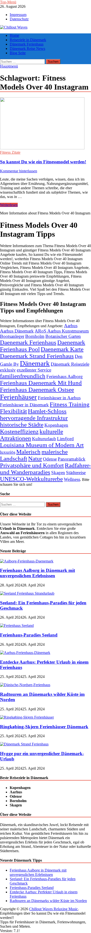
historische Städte (21, 424)
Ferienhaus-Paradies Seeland (29, 634)
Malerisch (28, 451)
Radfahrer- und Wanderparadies (45, 468)
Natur (35, 458)
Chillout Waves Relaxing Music (53, 909)
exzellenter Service (34, 369)
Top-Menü (8, 2)
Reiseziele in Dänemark (28, 40)
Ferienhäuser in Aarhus (59, 397)
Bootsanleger (12, 336)
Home (14, 35)
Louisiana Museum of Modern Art (42, 445)
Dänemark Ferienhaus (26, 44)
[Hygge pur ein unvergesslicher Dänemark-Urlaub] (24, 744)
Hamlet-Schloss (47, 411)
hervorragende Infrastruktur (34, 418)
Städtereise (76, 472)
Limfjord (65, 438)
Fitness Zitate (10, 152)
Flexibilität (13, 411)
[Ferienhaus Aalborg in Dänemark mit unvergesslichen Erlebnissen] (26, 561)
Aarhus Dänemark (17, 331)
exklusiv (8, 369)
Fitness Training (70, 404)
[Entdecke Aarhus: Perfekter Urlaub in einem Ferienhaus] (25, 653)
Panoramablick (71, 459)
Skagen (58, 472)
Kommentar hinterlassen (18, 171)
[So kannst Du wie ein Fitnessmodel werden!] (45, 123)
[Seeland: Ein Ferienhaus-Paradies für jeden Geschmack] (27, 593)
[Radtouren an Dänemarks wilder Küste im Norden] (25, 685)
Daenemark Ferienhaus (28, 342)
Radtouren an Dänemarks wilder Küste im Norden (48, 901)
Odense (50, 459)
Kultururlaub (44, 438)
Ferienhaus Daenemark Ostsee (37, 389)
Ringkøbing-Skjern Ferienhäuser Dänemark (44, 726)
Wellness (72, 479)
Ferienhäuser (18, 397)
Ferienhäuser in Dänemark (24, 404)
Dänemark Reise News (27, 48)
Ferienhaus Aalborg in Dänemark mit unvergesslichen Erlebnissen (37, 573)
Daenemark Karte (62, 349)
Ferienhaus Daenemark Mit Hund (41, 382)
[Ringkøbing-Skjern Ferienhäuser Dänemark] (27, 717)
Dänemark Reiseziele (70, 364)
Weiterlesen (9, 205)
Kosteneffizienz (19, 431)
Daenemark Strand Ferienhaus (37, 356)
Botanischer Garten (63, 336)
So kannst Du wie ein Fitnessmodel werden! (43, 161)
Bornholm (34, 336)
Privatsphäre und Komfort (32, 465)
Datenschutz (19, 19)
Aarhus (70, 325)
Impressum (18, 15)
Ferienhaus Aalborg (64, 376)
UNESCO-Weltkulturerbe (31, 479)
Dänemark (35, 363)
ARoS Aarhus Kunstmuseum (62, 331)
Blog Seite (18, 53)
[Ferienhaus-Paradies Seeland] (17, 625)
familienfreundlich (22, 376)
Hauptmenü (9, 66)
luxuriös (7, 452)
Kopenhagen (56, 425)
